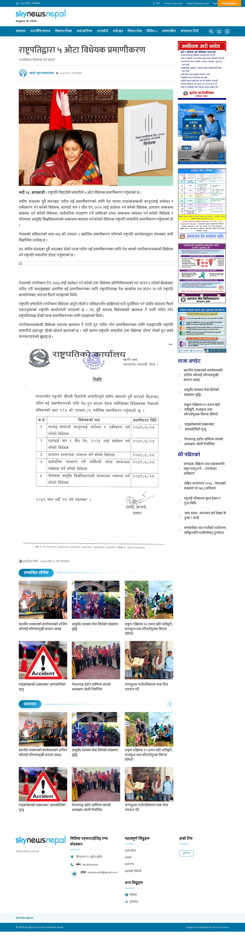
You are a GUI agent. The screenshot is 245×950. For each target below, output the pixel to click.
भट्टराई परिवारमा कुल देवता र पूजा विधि (202, 501)
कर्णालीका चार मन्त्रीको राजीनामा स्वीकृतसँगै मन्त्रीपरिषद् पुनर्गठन (205, 530)
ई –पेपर (156, 3)
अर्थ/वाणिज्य (84, 31)
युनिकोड (134, 902)
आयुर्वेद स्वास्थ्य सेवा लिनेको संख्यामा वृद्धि (95, 626)
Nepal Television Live (198, 3)
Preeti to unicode (173, 3)
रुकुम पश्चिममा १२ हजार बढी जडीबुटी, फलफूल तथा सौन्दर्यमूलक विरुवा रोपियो (148, 629)
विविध (150, 31)
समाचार (21, 31)
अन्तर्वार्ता (102, 31)
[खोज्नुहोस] (211, 31)
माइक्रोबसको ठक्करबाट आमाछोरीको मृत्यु (42, 687)
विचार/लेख (135, 31)
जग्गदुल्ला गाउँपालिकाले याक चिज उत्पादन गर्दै (146, 687)
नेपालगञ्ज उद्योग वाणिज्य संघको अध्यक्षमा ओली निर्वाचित (91, 687)
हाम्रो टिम (129, 864)
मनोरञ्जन (118, 31)
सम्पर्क (128, 858)
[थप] (227, 31)
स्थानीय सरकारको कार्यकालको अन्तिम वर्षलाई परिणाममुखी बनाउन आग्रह (43, 626)
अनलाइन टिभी (189, 31)
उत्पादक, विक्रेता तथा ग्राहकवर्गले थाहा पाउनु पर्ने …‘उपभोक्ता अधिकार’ (204, 469)
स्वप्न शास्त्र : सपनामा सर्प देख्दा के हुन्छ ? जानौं (205, 516)
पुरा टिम (186, 853)
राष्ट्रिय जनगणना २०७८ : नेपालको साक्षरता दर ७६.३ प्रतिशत (205, 486)
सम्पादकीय (169, 31)
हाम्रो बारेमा (130, 851)
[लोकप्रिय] (219, 31)
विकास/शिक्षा (63, 31)
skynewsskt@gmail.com (102, 872)
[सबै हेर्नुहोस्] (169, 704)
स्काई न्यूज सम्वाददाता (41, 73)
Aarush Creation (220, 927)
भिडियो (133, 895)
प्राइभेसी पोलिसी (133, 871)
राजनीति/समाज (40, 31)
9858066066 (90, 864)
